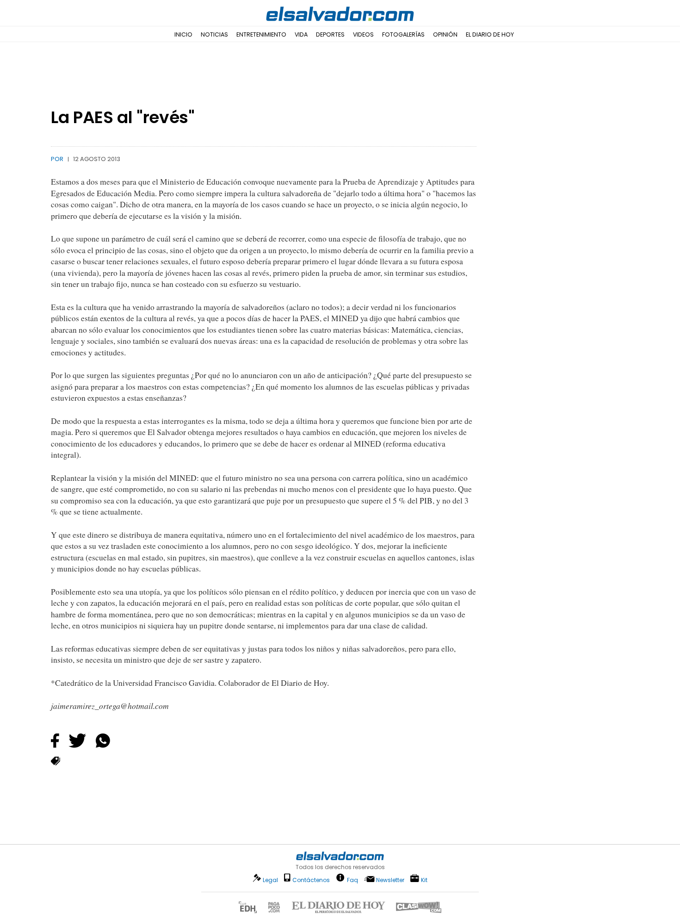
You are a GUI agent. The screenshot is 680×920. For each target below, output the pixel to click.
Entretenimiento (261, 34)
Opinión (445, 34)
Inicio (183, 34)
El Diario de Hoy (490, 34)
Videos (363, 34)
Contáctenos (311, 880)
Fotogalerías (403, 34)
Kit (424, 879)
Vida (301, 34)
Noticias (214, 34)
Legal (270, 880)
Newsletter (390, 880)
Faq (352, 879)
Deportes (330, 34)
